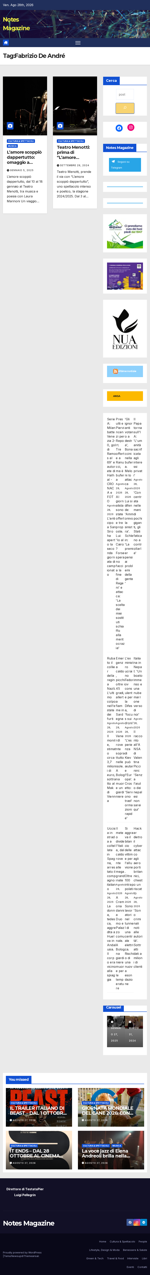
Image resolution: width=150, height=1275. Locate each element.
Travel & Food (115, 1258)
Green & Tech (95, 1258)
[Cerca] (125, 108)
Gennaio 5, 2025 (22, 170)
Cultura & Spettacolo (122, 1241)
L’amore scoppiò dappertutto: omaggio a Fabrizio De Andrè (24, 163)
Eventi (130, 1267)
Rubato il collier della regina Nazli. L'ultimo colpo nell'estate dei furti (111, 688)
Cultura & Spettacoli (21, 141)
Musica (12, 146)
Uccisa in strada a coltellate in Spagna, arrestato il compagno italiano (111, 858)
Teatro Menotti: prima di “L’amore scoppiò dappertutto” (73, 158)
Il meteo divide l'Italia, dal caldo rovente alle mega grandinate (120, 854)
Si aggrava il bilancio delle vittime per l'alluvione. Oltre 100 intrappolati (129, 858)
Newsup (16, 1256)
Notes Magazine (28, 1223)
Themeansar (31, 1256)
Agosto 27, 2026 (24, 1120)
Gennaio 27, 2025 (116, 1034)
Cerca (111, 80)
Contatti (142, 1267)
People (143, 1241)
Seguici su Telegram (120, 164)
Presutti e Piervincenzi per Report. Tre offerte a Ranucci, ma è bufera (120, 449)
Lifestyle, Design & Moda (104, 1249)
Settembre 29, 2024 (74, 165)
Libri (144, 1258)
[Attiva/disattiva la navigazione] (78, 43)
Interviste (132, 1258)
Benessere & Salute (135, 1249)
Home (102, 1241)
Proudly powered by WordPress (22, 1252)
